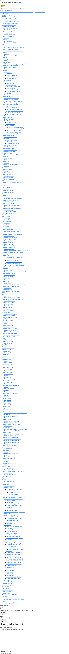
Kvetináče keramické (9, 301)
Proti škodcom (8, 80)
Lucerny (6, 455)
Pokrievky (6, 163)
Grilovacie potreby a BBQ (10, 487)
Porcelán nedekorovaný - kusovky (12, 198)
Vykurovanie (7, 525)
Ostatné (6, 70)
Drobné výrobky (8, 270)
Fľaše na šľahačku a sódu (10, 137)
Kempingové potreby (11, 510)
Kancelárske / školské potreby (9, 28)
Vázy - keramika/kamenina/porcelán (13, 460)
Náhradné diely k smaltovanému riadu (14, 164)
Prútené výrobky (6, 593)
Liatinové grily (12, 492)
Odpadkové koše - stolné (12, 260)
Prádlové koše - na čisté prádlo (14, 263)
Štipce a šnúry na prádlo (8, 310)
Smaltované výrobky (7, 153)
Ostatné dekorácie (11, 78)
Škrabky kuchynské (9, 119)
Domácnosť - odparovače (8, 585)
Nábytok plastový (10, 88)
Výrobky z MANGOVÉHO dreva (14, 108)
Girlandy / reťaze (10, 569)
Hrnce (5, 159)
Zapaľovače (5, 358)
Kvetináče (4, 296)
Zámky (6, 361)
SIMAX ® (6, 189)
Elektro (4, 411)
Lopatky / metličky (9, 327)
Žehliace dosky (6, 293)
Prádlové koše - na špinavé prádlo (15, 265)
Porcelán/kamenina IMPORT (11, 200)
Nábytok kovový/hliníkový (13, 86)
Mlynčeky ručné (8, 96)
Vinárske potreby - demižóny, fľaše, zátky (14, 512)
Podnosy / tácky (8, 353)
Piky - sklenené (10, 573)
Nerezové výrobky (6, 228)
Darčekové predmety (7, 322)
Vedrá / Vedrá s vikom (9, 278)
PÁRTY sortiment (6, 409)
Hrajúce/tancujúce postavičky (13, 562)
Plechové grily (12, 491)
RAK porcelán (7, 197)
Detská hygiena (8, 169)
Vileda (5, 601)
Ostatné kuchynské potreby (11, 99)
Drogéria (4, 596)
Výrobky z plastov (6, 254)
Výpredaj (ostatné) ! (9, 36)
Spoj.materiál (7, 396)
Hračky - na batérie (9, 179)
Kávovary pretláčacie (11, 140)
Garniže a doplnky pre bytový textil (11, 291)
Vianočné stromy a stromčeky (14, 554)
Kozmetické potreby (7, 312)
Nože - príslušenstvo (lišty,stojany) (15, 129)
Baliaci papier (12, 547)
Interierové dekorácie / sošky (11, 453)
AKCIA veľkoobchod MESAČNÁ (9, 595)
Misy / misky (7, 351)
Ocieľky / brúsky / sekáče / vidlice (14, 130)
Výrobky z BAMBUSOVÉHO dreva (14, 109)
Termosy (6, 226)
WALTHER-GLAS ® (8, 190)
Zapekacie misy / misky (10, 211)
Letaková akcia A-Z (9, 41)
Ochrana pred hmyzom (8, 26)
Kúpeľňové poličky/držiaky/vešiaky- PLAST (14, 252)
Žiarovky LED (7, 427)
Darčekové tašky (13, 546)
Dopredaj (6, 38)
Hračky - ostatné (8, 177)
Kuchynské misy (8, 267)
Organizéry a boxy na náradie (11, 393)
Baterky (6, 418)
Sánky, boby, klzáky (11, 582)
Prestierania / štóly (9, 148)
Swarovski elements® (9, 192)
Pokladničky (5, 345)
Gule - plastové (10, 572)
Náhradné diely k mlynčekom (11, 98)
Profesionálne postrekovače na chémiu (14, 599)
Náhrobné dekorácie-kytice (13, 517)
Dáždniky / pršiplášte (7, 320)
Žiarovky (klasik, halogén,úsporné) (13, 424)
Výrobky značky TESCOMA (8, 336)
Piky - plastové (10, 575)
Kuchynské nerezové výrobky (11, 231)
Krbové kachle (10, 528)
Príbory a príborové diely (10, 103)
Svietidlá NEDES (8, 414)
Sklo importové (8, 187)
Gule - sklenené (10, 570)
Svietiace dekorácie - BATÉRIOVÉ (14, 559)
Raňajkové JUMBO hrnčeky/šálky (12, 208)
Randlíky (6, 161)
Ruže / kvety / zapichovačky (13, 578)
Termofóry (7, 218)
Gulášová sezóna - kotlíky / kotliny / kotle (14, 497)
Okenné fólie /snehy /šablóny (13, 577)
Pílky (5, 57)
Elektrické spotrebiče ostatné (11, 442)
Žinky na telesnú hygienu (10, 314)
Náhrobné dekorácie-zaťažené (14, 518)
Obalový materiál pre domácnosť (12, 104)
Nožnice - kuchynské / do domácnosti (16, 133)
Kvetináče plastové (9, 302)
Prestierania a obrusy (9, 273)
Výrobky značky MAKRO (8, 348)
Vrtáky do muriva (8, 366)
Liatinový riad (7, 166)
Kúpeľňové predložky (9, 242)
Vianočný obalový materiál (13, 544)
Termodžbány (7, 220)
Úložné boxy (7, 288)
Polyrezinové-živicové (11, 75)
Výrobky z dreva (8, 106)
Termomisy (7, 223)
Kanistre (6, 280)
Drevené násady (8, 374)
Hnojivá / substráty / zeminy (11, 49)
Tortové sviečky (8, 476)
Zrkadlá (6, 465)
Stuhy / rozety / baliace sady (16, 549)
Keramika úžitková (7, 213)
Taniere (6, 356)
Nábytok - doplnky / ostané (13, 91)
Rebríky (6, 375)
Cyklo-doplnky (5, 588)
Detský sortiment (6, 168)
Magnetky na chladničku (10, 151)
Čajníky (6, 156)
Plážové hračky (10, 502)
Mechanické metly (9, 325)
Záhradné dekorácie (9, 481)
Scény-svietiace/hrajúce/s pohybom (15, 560)
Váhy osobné (7, 432)
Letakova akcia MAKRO (10, 43)
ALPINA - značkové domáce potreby (11, 17)
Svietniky (6, 461)
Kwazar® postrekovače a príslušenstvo (14, 47)
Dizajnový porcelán (9, 203)
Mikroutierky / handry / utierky (12, 335)
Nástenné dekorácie (9, 458)
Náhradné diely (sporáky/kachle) (14, 538)
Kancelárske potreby (9, 30)
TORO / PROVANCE (7, 15)
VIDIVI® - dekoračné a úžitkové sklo (13, 182)
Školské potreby (8, 31)
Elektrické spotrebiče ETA (10, 435)
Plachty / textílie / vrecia (10, 67)
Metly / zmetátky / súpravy (11, 328)
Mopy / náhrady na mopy (10, 330)
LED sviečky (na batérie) (10, 474)
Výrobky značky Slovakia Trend (12, 385)
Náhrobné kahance (11, 521)
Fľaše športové (8, 289)
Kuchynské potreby (7, 93)
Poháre (6, 354)
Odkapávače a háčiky (9, 275)
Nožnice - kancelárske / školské (14, 132)
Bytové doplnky (6, 447)
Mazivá (6, 395)
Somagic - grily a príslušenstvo (14, 489)
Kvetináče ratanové (9, 306)
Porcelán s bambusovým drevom (12, 205)
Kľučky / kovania (8, 372)
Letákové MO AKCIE (7, 39)
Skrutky (6, 387)
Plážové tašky (9, 507)
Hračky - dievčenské (9, 176)
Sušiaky (4, 294)
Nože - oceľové (10, 125)
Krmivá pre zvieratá (9, 591)
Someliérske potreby (7, 215)
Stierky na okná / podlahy (10, 332)
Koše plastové (7, 255)
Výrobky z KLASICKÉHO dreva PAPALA (15, 114)
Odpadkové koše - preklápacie (14, 257)
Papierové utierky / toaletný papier (13, 598)
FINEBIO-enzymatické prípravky (14, 51)
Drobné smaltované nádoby (11, 155)
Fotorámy (6, 450)
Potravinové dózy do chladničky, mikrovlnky (15, 271)
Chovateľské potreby (7, 590)
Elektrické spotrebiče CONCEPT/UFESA (14, 434)
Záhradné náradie (8, 380)
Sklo (3, 181)
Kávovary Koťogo (10, 142)
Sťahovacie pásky (8, 362)
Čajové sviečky (8, 473)
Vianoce (6, 541)
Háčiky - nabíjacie (8, 343)
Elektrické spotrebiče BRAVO (11, 431)
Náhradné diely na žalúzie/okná (10, 603)
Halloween (7, 513)
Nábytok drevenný (11, 85)
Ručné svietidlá (8, 419)
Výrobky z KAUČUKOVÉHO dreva (14, 111)
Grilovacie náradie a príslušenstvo (17, 496)
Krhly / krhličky (8, 307)
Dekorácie (7, 72)
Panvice (6, 116)
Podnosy (6, 268)
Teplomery (5, 478)
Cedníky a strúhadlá (9, 95)
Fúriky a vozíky (10, 382)
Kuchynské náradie (9, 135)
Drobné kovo (7, 377)
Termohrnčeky (8, 221)
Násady (6, 60)
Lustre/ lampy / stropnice (10, 445)
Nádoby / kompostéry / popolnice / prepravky (16, 64)
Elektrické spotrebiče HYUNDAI (12, 440)
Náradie (6, 52)
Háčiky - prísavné (8, 341)
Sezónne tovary (6, 479)
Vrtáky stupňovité (8, 367)
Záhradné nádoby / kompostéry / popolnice (15, 284)
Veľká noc (6, 484)
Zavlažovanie (7, 62)
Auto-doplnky (5, 586)
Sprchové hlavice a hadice (10, 239)
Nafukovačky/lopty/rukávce (13, 504)
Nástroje (6, 54)
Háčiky (4, 338)
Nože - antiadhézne (11, 122)
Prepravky (7, 281)
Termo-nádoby (6, 216)
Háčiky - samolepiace (9, 340)
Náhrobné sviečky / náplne (13, 520)
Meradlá (6, 390)
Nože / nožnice (8, 120)
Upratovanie (5, 323)
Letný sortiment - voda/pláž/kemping (13, 499)
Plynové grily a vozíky (14, 494)
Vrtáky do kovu (8, 369)
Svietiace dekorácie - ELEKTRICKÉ (14, 557)
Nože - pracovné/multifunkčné (16, 127)
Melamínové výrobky (7, 349)
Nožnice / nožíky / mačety (10, 56)
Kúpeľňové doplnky (7, 233)
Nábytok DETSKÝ (10, 83)
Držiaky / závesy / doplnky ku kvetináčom (14, 299)
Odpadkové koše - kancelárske (14, 262)
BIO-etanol (9, 534)
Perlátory (6, 241)
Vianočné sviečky (10, 567)
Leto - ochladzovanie (11, 509)
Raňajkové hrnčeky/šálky (10, 207)
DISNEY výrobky (8, 172)
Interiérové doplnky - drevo (9, 18)
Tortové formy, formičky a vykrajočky (13, 101)
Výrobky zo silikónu (9, 146)
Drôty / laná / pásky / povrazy (11, 69)
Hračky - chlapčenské (9, 174)
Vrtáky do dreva (8, 364)
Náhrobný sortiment (9, 515)
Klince (5, 371)
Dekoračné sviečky (9, 470)
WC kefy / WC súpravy (9, 247)
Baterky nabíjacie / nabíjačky (11, 421)
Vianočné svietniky (11, 565)
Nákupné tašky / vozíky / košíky (10, 317)
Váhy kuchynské (8, 117)
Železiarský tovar (6, 359)
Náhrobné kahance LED (12, 523)
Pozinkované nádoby (9, 379)
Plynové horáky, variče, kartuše (14, 526)
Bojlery (6, 444)
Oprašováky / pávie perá (10, 333)
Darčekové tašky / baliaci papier (10, 23)
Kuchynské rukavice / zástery (11, 145)
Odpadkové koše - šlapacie (13, 258)
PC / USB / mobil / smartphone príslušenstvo (15, 413)
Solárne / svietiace (11, 77)
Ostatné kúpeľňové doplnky (11, 237)
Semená (6, 46)
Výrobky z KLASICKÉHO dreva (13, 112)
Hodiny (6, 452)
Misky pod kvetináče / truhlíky (12, 297)
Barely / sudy (7, 283)
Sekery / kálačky (8, 59)
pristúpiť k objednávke (18, 8)
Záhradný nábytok (9, 82)
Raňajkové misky (8, 210)
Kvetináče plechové (9, 304)
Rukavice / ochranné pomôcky (12, 65)
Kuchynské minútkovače (10, 150)
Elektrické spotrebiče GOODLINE (12, 439)
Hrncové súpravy (8, 158)
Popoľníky (4, 346)
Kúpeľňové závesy (8, 244)
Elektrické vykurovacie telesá (13, 536)
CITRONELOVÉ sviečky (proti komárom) (14, 471)
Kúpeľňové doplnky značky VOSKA (13, 234)
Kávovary (6, 138)
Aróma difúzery (8, 448)
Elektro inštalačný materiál (11, 422)
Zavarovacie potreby (9, 486)
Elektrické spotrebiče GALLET (11, 437)
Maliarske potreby (9, 388)
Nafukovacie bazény (11, 500)
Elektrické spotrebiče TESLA (11, 416)
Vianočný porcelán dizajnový (13, 543)
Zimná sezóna (7, 580)
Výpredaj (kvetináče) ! (9, 34)
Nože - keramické (10, 124)
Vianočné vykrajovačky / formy (14, 552)
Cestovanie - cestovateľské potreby (11, 21)
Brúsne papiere (8, 392)
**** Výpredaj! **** (7, 33)
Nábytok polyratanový (12, 90)
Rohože (4, 408)
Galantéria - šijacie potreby (9, 25)
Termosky (6, 224)
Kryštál (4, 319)
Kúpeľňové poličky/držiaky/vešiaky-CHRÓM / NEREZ (17, 250)
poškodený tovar (8, 583)
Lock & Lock (5, 13)
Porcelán (4, 194)
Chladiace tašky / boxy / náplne (14, 505)
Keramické (9, 73)
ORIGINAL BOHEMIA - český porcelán (13, 202)
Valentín (6, 483)
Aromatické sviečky (9, 468)
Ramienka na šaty (8, 276)
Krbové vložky (10, 530)
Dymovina (9, 539)
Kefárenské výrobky (9, 236)
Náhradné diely (8, 426)
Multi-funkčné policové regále (11, 286)
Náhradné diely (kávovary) (13, 143)
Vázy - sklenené (8, 463)
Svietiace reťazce (10, 556)
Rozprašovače (7, 309)
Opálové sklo (7, 184)
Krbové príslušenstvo (11, 531)
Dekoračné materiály (9, 457)
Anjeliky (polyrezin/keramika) (13, 564)
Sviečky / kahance (6, 466)
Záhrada (4, 44)
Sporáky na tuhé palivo (12, 533)
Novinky (4, 20)
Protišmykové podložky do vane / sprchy (14, 246)
